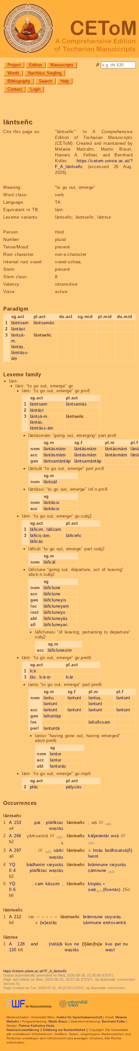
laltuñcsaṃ (100, 722)
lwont (93, 856)
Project (14, 65)
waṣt (110, 949)
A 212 (15, 916)
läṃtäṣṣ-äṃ (42, 428)
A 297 (15, 850)
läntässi (51, 502)
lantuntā (52, 728)
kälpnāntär (98, 835)
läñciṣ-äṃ (40, 535)
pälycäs (74, 786)
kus (68, 944)
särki (59, 850)
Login (35, 89)
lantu (49, 697)
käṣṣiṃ (53, 883)
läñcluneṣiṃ (60, 650)
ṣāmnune (97, 870)
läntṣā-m (39, 416)
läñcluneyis (55, 600)
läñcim (36, 529)
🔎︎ (97, 65)
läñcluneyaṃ (56, 606)
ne (76, 944)
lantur (55, 753)
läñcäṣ (36, 541)
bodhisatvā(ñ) (119, 850)
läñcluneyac (56, 624)
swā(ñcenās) (104, 889)
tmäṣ (98, 850)
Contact (14, 89)
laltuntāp (52, 716)
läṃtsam (20, 322)
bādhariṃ (36, 864)
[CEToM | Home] (69, 29)
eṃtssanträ (114, 922)
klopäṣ (94, 883)
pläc (34, 786)
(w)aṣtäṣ (48, 922)
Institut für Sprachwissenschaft (79, 1017)
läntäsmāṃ (55, 448)
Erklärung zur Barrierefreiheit (64, 1030)
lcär (69, 677)
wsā (115, 835)
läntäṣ (17, 346)
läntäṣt (18, 328)
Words (13, 73)
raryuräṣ (55, 864)
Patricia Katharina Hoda (36, 1025)
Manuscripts (61, 65)
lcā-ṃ (45, 677)
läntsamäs (44, 322)
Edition (35, 65)
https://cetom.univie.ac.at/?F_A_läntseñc (35, 971)
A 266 (15, 835)
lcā (33, 670)
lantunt (51, 703)
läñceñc (74, 535)
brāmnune (98, 864)
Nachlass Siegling (44, 73)
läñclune (52, 587)
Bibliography (18, 81)
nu (125, 944)
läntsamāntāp (57, 461)
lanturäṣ (58, 766)
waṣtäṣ (56, 828)
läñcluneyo (54, 612)
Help (64, 81)
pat (37, 822)
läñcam (54, 529)
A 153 (15, 822)
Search (45, 81)
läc (33, 677)
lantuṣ (95, 697)
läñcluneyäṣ (56, 618)
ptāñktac (54, 822)
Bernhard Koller (113, 1021)
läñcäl (50, 562)
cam (39, 883)
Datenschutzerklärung (22, 1030)
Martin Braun (58, 1021)
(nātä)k (56, 944)
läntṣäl (50, 481)
